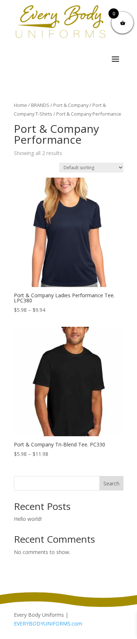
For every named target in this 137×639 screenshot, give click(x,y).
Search (111, 483)
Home (20, 105)
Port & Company (70, 105)
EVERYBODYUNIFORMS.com (48, 623)
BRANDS (40, 105)
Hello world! (28, 518)
